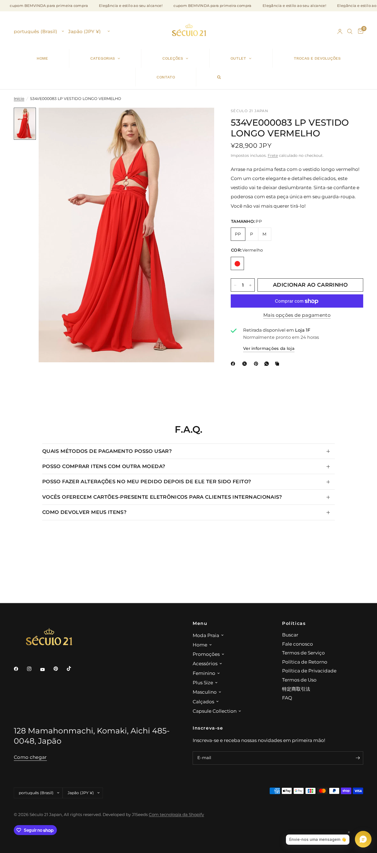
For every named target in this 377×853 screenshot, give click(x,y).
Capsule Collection (215, 711)
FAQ (287, 698)
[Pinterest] (257, 363)
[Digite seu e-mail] (357, 758)
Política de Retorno (304, 662)
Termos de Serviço (303, 653)
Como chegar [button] (30, 757)
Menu (200, 623)
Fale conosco (297, 644)
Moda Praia (206, 635)
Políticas (294, 623)
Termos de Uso (299, 680)
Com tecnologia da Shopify (176, 814)
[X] (245, 363)
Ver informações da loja (268, 348)
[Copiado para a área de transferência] (278, 363)
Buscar (290, 635)
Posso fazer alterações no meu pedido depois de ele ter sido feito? (146, 481)
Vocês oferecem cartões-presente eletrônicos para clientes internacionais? (162, 497)
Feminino (204, 673)
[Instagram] (33, 669)
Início (19, 98)
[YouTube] (46, 669)
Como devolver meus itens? (84, 512)
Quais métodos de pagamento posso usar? (107, 451)
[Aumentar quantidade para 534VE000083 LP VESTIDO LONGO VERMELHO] (250, 285)
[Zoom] (202, 119)
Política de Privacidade (309, 671)
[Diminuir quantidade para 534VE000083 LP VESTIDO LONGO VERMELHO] (235, 285)
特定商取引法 (296, 689)
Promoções (206, 654)
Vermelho (237, 263)
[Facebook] (234, 363)
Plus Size (203, 682)
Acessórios (205, 663)
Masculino (205, 692)
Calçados (203, 701)
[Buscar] (349, 31)
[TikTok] (73, 668)
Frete (273, 155)
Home (200, 645)
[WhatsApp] (267, 363)
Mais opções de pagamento (297, 315)
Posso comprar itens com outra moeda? (103, 466)
